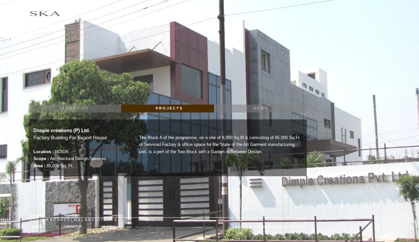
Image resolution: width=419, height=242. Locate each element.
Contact (34, 215)
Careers (111, 215)
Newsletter (72, 215)
